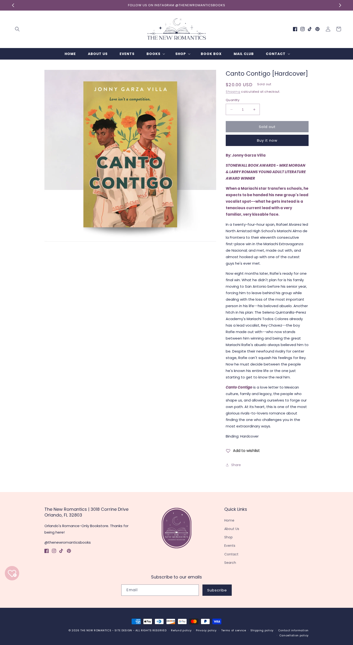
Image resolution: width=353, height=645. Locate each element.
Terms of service (233, 630)
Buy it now (267, 140)
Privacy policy (206, 630)
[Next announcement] (340, 5)
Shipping (233, 92)
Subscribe (217, 590)
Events (229, 545)
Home (229, 520)
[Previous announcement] (13, 5)
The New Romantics (95, 630)
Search (230, 562)
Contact (231, 554)
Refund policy (181, 630)
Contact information (293, 630)
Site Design (123, 630)
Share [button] (236, 464)
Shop (228, 537)
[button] (17, 29)
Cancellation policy (294, 635)
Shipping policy (262, 630)
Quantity (232, 100)
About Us (231, 528)
